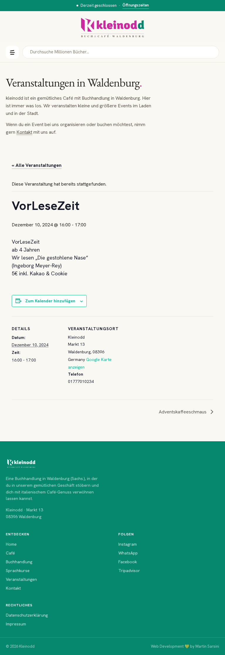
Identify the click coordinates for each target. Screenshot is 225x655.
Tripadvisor (129, 570)
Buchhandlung (19, 561)
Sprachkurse (18, 570)
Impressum (16, 624)
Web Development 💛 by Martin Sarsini (185, 646)
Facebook (127, 561)
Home (11, 544)
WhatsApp (128, 553)
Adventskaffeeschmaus (183, 412)
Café (10, 553)
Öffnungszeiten (135, 5)
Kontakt (24, 132)
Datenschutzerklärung (27, 615)
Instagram (127, 544)
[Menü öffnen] (12, 52)
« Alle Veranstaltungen (37, 165)
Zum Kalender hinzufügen (50, 300)
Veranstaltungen (21, 579)
